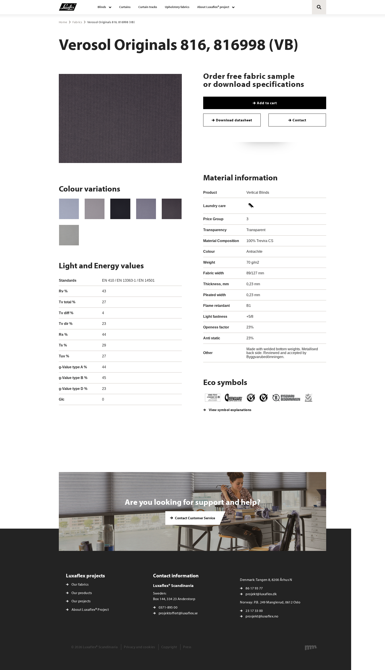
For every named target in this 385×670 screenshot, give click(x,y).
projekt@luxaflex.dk (261, 594)
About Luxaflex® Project (90, 609)
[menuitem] (104, 7)
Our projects (81, 601)
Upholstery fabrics (177, 7)
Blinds (102, 7)
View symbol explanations (230, 409)
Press (187, 647)
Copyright (169, 647)
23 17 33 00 (254, 610)
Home (63, 22)
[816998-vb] (172, 208)
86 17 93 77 (254, 588)
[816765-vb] (94, 208)
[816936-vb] (146, 208)
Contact (299, 120)
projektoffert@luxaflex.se (178, 613)
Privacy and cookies (139, 647)
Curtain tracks (147, 7)
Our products (82, 593)
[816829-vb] (120, 208)
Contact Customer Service (194, 518)
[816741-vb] (69, 235)
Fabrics (77, 22)
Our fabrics (80, 584)
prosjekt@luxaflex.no (262, 616)
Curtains (125, 7)
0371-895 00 (168, 607)
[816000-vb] (69, 208)
